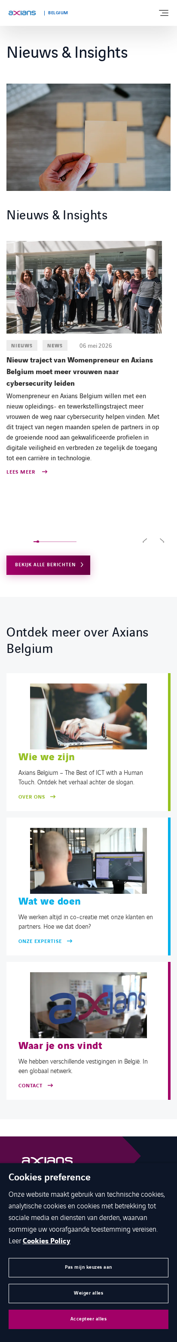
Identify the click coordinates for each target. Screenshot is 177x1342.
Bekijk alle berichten (45, 565)
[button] (144, 541)
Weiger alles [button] (88, 1293)
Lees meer (21, 472)
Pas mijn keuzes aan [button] (88, 1267)
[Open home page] (22, 13)
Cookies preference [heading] (50, 1178)
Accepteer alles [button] (88, 1319)
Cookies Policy (46, 1241)
